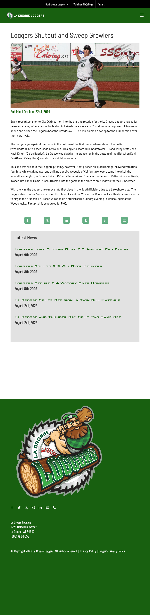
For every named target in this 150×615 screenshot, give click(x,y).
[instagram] (33, 507)
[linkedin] (40, 507)
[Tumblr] (85, 220)
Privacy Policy (88, 551)
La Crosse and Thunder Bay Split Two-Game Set (67, 317)
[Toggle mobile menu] (142, 15)
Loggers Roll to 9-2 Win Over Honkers (58, 266)
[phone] (54, 507)
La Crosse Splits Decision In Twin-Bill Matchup (67, 300)
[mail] (47, 507)
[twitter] (26, 507)
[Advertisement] (75, 370)
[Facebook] (27, 220)
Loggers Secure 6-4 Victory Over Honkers (62, 283)
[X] (47, 220)
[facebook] (12, 507)
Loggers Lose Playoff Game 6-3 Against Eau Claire (71, 249)
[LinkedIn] (66, 220)
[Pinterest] (105, 220)
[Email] (124, 220)
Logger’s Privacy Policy (111, 551)
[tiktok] (19, 507)
